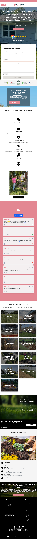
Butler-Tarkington (26, 491)
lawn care (27, 307)
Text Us (19, 31)
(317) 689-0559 (25, 529)
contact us (11, 490)
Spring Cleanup (27, 501)
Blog (28, 520)
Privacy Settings (16, 531)
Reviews (27, 516)
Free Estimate (14, 102)
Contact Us (28, 521)
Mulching (9, 504)
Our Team (27, 514)
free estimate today (20, 99)
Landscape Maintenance (9, 515)
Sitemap (18, 532)
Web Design (11, 536)
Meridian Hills (32, 491)
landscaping (23, 307)
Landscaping (9, 503)
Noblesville (5, 491)
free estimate (5, 490)
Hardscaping (9, 508)
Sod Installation (9, 505)
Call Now (19, 28)
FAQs (28, 519)
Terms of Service (26, 531)
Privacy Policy (11, 531)
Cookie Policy (22, 531)
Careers (27, 515)
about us (19, 114)
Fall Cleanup (28, 503)
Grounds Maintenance (9, 514)
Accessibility (32, 531)
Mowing (9, 501)
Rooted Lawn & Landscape (17, 95)
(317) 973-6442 (25, 530)
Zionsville (15, 491)
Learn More (25, 1)
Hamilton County (10, 491)
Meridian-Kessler (20, 491)
